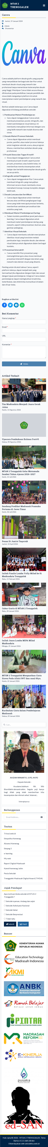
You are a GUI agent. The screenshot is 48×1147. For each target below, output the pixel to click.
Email (5, 327)
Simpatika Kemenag (12, 838)
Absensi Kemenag (11, 843)
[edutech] (24, 959)
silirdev (31, 1140)
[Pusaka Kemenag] (24, 1075)
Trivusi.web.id (10, 833)
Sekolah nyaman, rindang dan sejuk (20, 901)
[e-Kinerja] (24, 1055)
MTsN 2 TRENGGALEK (29, 1138)
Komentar (7, 344)
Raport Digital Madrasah (14, 863)
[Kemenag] (24, 945)
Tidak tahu (10, 919)
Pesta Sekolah (10, 873)
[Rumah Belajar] (24, 1004)
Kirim (25, 364)
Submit (11, 924)
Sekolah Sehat (12, 910)
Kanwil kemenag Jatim (13, 868)
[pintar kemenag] (24, 1020)
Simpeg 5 (8, 848)
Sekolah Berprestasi (14, 914)
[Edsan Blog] (24, 1107)
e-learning (8, 853)
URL (4, 335)
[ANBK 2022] (24, 989)
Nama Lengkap (9, 318)
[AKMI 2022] (24, 973)
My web (7, 858)
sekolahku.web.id (32, 1143)
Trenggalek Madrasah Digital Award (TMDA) (23, 878)
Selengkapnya (24, 801)
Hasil (24, 924)
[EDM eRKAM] (24, 1038)
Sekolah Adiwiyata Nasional (17, 905)
